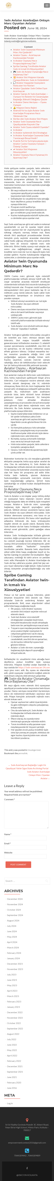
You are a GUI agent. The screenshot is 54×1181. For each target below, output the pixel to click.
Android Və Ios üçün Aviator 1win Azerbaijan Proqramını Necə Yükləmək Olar (29, 113)
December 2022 (15, 1012)
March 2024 (13, 947)
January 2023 (13, 1007)
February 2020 (14, 1082)
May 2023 (12, 985)
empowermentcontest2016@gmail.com (27, 1142)
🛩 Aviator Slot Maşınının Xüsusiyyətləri (25, 150)
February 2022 (14, 1061)
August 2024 (13, 920)
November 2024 (15, 904)
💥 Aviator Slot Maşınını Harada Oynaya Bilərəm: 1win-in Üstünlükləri (31, 78)
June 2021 (12, 1077)
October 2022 (14, 1023)
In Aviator (17, 129)
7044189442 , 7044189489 (27, 1155)
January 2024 (13, 958)
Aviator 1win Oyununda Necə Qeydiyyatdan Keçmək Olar (27, 123)
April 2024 (12, 942)
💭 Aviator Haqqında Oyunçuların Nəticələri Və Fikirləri (29, 84)
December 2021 (15, 1066)
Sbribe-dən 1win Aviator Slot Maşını (30, 118)
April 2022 (12, 1055)
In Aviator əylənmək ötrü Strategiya (30, 132)
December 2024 (15, 899)
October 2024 (14, 909)
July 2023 (11, 974)
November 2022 (15, 1017)
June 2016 (12, 1088)
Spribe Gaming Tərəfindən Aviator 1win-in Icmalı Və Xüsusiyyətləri (29, 67)
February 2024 (14, 953)
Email (7, 843)
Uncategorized (33, 750)
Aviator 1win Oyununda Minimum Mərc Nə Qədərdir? (29, 51)
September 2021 (15, 1071)
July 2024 (11, 926)
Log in (10, 1103)
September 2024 (15, 915)
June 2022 (12, 1044)
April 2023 (12, 990)
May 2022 (12, 1050)
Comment (9, 799)
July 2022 (11, 1039)
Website (8, 852)
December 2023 (15, 963)
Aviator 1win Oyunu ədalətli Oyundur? (31, 127)
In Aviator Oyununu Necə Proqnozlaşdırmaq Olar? (25, 62)
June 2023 (12, 980)
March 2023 (13, 996)
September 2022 (15, 1028)
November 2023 (15, 969)
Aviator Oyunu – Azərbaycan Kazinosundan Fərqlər (26, 56)
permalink (22, 753)
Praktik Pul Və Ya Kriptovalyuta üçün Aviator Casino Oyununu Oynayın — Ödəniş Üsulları (30, 144)
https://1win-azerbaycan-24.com (34, 667)
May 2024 (12, 936)
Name (7, 834)
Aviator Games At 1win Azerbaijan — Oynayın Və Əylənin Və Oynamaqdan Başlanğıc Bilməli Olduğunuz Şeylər (30, 96)
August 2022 (13, 1034)
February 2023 (14, 1001)
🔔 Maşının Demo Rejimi (25, 107)
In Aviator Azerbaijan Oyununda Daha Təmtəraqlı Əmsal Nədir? (31, 136)
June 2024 (12, 931)
